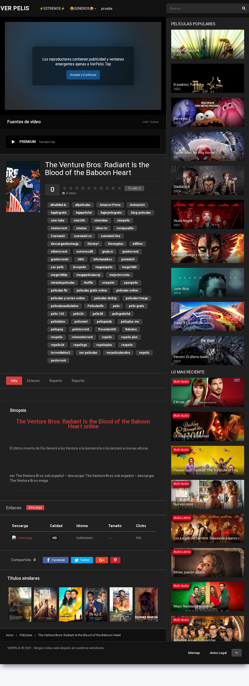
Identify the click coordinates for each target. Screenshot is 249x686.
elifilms (138, 244)
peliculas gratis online (92, 290)
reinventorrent (82, 337)
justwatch (127, 259)
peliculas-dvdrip (105, 298)
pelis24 (78, 314)
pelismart (81, 321)
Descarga (35, 507)
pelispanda (104, 321)
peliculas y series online (68, 298)
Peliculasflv (96, 306)
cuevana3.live (110, 236)
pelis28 (98, 314)
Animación (137, 205)
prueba (106, 8)
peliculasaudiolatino (64, 306)
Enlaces (33, 381)
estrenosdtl (84, 251)
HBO (81, 259)
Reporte (78, 381)
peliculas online (127, 290)
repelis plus (129, 337)
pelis (116, 306)
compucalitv (124, 228)
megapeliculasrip (88, 275)
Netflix (88, 282)
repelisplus (104, 345)
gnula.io (107, 251)
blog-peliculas (141, 212)
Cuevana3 (58, 236)
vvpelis (144, 352)
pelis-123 (57, 314)
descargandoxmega (64, 244)
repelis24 (57, 345)
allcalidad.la (58, 205)
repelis (107, 337)
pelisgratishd (121, 314)
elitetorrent (59, 251)
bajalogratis (59, 212)
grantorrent (130, 251)
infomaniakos (102, 259)
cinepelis (123, 220)
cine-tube (57, 220)
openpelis (131, 282)
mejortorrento (119, 275)
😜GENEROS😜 (82, 8)
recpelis (56, 337)
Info (14, 381)
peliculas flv (59, 290)
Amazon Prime (110, 205)
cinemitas (101, 220)
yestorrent (58, 360)
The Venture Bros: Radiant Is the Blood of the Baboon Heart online (83, 424)
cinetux (81, 228)
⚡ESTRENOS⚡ (52, 8)
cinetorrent (59, 228)
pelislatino (58, 321)
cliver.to (101, 228)
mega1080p (59, 275)
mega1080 (129, 267)
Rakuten (131, 329)
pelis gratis (136, 306)
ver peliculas (88, 352)
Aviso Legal (218, 653)
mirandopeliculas (63, 282)
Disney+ (93, 244)
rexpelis (127, 345)
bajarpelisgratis (111, 212)
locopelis (79, 267)
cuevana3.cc (83, 236)
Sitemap (194, 653)
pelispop (57, 329)
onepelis (108, 282)
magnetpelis (104, 267)
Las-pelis (57, 267)
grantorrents (60, 259)
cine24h (79, 220)
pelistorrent (80, 329)
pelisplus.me (130, 321)
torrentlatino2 (60, 352)
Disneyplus (115, 244)
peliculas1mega (137, 298)
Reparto (55, 381)
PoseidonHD (107, 329)
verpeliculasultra (118, 352)
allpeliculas (82, 205)
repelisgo (80, 345)
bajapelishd (83, 212)
